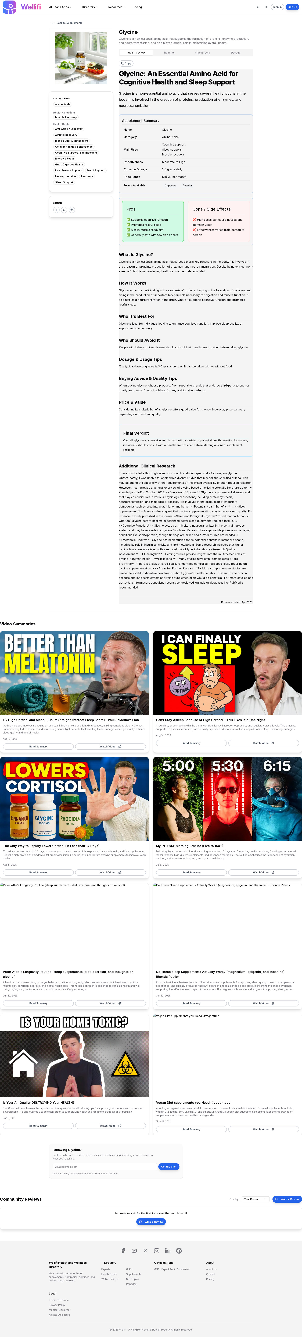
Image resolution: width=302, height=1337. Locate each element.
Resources (115, 7)
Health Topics (109, 1274)
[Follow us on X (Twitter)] (145, 1251)
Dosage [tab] (235, 52)
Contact (210, 1274)
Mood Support (96, 170)
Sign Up (292, 6)
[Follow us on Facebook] (123, 1251)
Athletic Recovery (66, 134)
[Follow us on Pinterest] (179, 1251)
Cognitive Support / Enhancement (76, 152)
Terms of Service (59, 1300)
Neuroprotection (65, 176)
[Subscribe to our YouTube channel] (134, 1251)
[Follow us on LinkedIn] (168, 1251)
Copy (128, 63)
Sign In (277, 6)
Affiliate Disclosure (59, 1314)
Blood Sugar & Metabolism (71, 140)
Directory (88, 7)
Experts (105, 1269)
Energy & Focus (64, 158)
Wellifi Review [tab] (136, 52)
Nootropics (132, 1279)
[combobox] (256, 1199)
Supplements (133, 1274)
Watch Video (108, 746)
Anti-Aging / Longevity (68, 128)
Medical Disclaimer (59, 1309)
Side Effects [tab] (202, 52)
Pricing (137, 7)
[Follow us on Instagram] (156, 1251)
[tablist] (186, 52)
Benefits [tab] (169, 52)
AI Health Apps (59, 7)
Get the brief (169, 1166)
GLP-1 (129, 1269)
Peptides (131, 1283)
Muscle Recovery (66, 117)
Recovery (87, 176)
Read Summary (74, 672)
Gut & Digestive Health (69, 164)
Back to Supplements (69, 22)
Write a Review (290, 1199)
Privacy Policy (57, 1304)
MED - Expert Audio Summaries (171, 1269)
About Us (211, 1269)
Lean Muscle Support (68, 170)
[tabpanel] (186, 331)
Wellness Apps (109, 1279)
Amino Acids (62, 104)
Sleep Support (64, 182)
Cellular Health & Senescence (74, 146)
